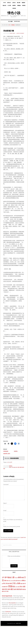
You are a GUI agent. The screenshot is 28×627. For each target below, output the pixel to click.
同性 (8, 580)
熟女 (13, 586)
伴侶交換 (16, 577)
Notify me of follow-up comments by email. (12, 520)
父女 (16, 586)
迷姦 (4, 468)
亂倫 (10, 467)
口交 (12, 467)
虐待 (9, 589)
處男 (15, 589)
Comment (6, 484)
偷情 (19, 577)
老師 (3, 589)
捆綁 (21, 583)
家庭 (11, 583)
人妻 (12, 577)
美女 (21, 586)
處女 (12, 589)
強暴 (18, 583)
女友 (14, 580)
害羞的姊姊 (5, 451)
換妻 (23, 583)
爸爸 (18, 586)
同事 (5, 580)
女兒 (12, 580)
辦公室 (23, 467)
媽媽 (23, 580)
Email (5, 510)
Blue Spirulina (12, 603)
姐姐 (14, 467)
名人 (10, 580)
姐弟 (16, 467)
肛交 (6, 589)
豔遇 (20, 589)
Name (5, 503)
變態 (18, 589)
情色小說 (14, 13)
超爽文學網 (18, 623)
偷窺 (22, 577)
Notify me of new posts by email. (11, 526)
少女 (14, 583)
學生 (4, 583)
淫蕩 (18, 467)
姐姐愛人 (16, 451)
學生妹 (7, 583)
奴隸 (17, 580)
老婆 (24, 586)
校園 (4, 586)
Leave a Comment (20, 33)
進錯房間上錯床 (6, 453)
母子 (7, 586)
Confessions (8, 611)
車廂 (20, 467)
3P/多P (4, 577)
